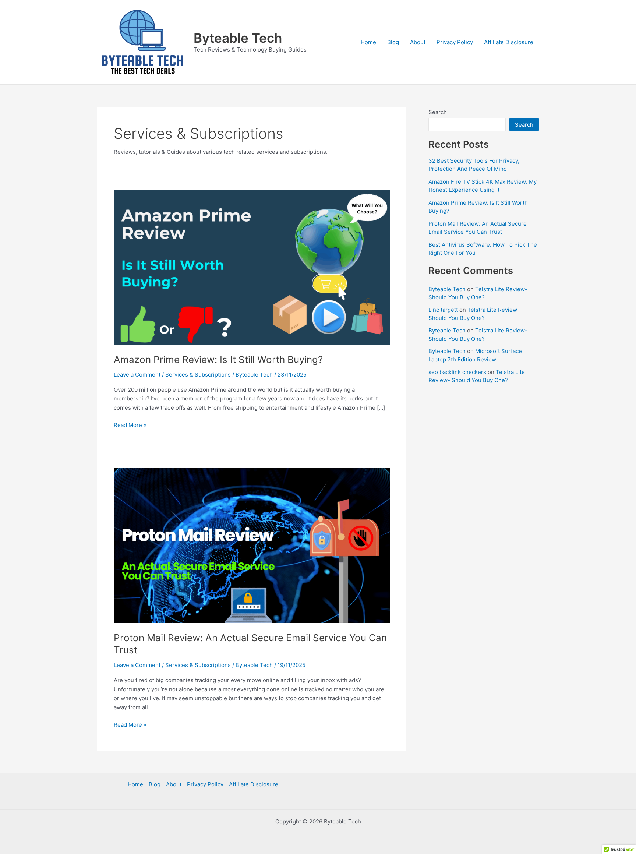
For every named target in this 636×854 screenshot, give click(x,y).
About (417, 42)
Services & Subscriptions (198, 374)
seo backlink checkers (457, 371)
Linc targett (443, 309)
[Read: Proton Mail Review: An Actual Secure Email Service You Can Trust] (252, 544)
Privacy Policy (455, 42)
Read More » (130, 424)
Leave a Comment (137, 374)
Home (368, 42)
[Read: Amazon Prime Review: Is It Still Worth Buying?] (252, 267)
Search (437, 112)
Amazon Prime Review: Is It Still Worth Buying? (218, 359)
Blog (393, 42)
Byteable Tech (238, 38)
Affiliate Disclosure (508, 42)
